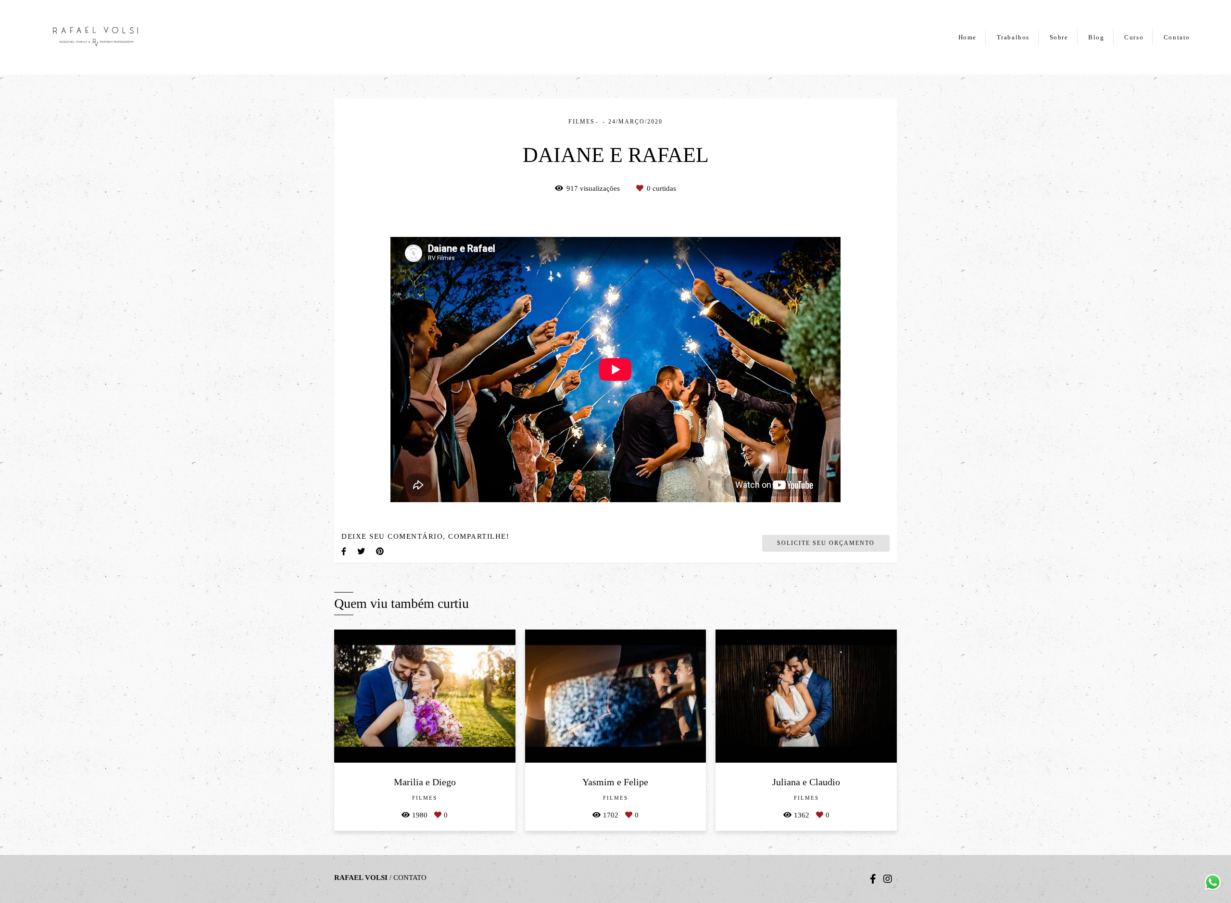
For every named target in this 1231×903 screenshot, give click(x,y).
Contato (1177, 37)
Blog (1096, 37)
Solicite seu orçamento (826, 543)
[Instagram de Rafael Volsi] (887, 879)
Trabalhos (1013, 37)
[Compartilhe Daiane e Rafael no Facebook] (344, 551)
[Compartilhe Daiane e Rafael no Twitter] (361, 551)
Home (967, 37)
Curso (1133, 37)
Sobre (1059, 37)
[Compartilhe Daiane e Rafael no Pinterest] (380, 551)
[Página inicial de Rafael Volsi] (118, 37)
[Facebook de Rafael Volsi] (873, 879)
